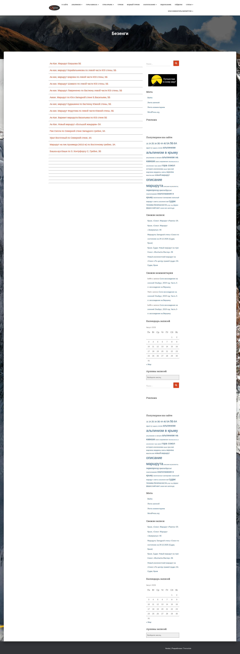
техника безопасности (156, 205)
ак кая (160, 148)
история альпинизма (154, 169)
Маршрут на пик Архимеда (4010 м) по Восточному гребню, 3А (82, 144)
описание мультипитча (171, 186)
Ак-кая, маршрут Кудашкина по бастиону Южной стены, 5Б (80, 104)
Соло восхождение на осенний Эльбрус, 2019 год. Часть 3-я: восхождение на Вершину (163, 283)
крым (165, 169)
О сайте (65, 4)
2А (150, 144)
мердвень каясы (160, 172)
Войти (150, 98)
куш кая (171, 169)
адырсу (155, 148)
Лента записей (154, 102)
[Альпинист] (54, 8)
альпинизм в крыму (162, 152)
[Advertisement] (161, 127)
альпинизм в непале (154, 158)
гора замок (157, 166)
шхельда (171, 208)
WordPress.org (153, 112)
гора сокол (168, 165)
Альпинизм (76, 4)
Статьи (189, 4)
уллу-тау (170, 205)
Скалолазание (149, 4)
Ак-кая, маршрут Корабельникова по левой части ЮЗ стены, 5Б (83, 70)
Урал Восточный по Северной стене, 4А (71, 138)
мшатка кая (150, 175)
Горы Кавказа (92, 4)
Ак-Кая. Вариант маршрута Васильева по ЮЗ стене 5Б (78, 117)
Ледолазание (165, 4)
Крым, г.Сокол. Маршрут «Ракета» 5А (163, 221)
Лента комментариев (156, 107)
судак (172, 201)
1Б (147, 144)
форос (175, 205)
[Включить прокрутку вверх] (235, 649)
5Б (171, 143)
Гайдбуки (178, 4)
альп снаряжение (162, 161)
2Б (153, 143)
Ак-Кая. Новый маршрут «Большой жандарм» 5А (75, 124)
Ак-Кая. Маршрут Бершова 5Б (65, 63)
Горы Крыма (107, 4)
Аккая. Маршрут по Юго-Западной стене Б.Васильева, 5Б (80, 97)
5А (168, 143)
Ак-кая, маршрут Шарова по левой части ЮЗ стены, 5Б (79, 77)
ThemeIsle (187, 648)
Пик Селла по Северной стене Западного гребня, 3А (77, 131)
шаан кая (163, 208)
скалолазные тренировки (162, 197)
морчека (170, 172)
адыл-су (149, 148)
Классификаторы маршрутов (180, 11)
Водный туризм (133, 4)
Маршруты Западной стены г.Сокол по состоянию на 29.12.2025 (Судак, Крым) (163, 239)
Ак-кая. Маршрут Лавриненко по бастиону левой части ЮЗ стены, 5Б (86, 90)
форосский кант (153, 208)
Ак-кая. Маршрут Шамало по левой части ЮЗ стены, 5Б (79, 84)
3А (155, 144)
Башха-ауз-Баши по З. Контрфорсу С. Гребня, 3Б (75, 151)
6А (175, 143)
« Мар (148, 364)
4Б (165, 143)
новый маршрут (162, 175)
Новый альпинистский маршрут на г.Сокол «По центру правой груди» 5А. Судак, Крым (163, 261)
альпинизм (169, 147)
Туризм (120, 4)
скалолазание (151, 194)
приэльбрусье (165, 190)
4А (161, 143)
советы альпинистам (160, 201)
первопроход (152, 190)
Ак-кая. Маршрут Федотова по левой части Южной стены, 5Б (82, 111)
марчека (149, 172)
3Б (158, 143)
